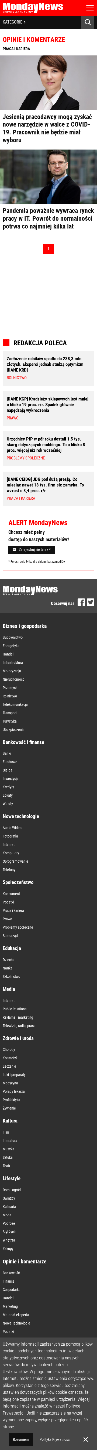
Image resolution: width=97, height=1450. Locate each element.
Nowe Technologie (16, 1323)
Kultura (10, 1121)
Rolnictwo (10, 696)
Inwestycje (11, 778)
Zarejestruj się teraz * (35, 549)
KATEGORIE (12, 22)
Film (6, 1132)
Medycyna (10, 1083)
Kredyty (8, 787)
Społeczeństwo (18, 882)
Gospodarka (11, 1289)
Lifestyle (11, 1178)
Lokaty (8, 795)
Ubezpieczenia (14, 729)
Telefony (9, 870)
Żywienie (9, 1108)
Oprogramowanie (15, 861)
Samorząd (10, 935)
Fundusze (10, 762)
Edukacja (12, 948)
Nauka (7, 968)
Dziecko (8, 960)
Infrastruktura (13, 662)
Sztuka (8, 1157)
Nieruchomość (13, 679)
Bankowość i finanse (23, 742)
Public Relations (14, 1009)
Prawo (7, 919)
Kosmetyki (10, 1058)
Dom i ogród (12, 1190)
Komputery (11, 853)
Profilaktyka (11, 1100)
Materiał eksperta (16, 1315)
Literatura (10, 1140)
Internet (9, 844)
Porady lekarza (14, 1091)
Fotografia (10, 836)
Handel (8, 654)
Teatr (6, 1166)
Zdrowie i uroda (18, 1038)
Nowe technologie (21, 816)
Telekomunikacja (15, 704)
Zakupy (8, 1248)
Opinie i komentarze (25, 1261)
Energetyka (11, 646)
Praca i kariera (13, 910)
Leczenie (9, 1066)
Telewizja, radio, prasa (19, 1026)
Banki (7, 753)
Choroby (9, 1049)
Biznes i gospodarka (25, 626)
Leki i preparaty (14, 1074)
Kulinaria (9, 1206)
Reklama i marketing (18, 1017)
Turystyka (10, 721)
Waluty (8, 804)
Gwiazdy (9, 1198)
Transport (10, 713)
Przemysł (10, 688)
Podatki (8, 902)
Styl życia (9, 1232)
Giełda (7, 770)
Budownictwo (13, 637)
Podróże (9, 1223)
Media (9, 989)
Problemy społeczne (18, 927)
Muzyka (8, 1149)
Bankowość (11, 1273)
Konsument (11, 894)
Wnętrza (9, 1240)
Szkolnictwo (11, 976)
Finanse (9, 1281)
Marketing (10, 1306)
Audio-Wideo (12, 828)
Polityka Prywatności (55, 1439)
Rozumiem (21, 1439)
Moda (7, 1215)
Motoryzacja (12, 671)
